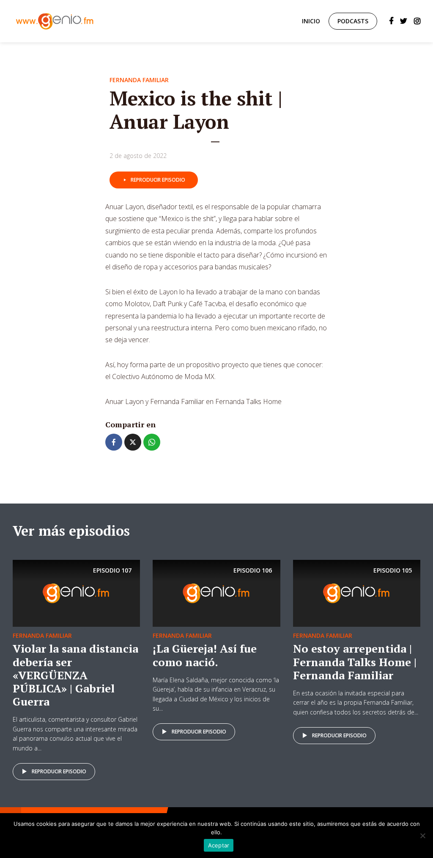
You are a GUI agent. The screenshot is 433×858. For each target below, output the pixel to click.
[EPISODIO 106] (216, 593)
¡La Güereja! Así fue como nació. (205, 655)
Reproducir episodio (158, 179)
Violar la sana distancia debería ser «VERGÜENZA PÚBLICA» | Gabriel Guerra (75, 675)
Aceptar (219, 845)
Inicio (311, 21)
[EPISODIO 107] (76, 593)
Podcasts (352, 21)
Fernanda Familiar (139, 80)
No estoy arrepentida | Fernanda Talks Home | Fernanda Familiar (355, 661)
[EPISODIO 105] (356, 593)
